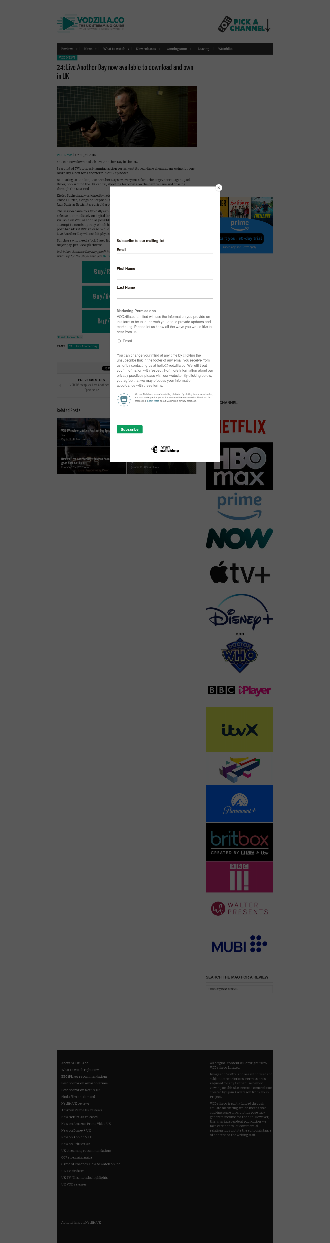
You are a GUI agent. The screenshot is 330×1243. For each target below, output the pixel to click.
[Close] (219, 187)
